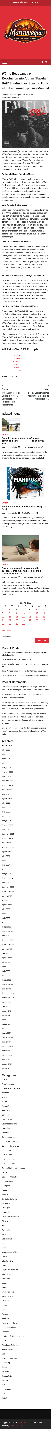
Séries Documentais (9, 1358)
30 (17, 623)
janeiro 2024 (6, 883)
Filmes (4, 1226)
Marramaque (23, 1422)
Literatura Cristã (8, 1261)
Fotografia (6, 1230)
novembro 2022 (8, 945)
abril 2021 (6, 1029)
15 (10, 617)
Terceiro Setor (7, 1376)
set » (9, 630)
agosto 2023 (7, 905)
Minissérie (6, 1279)
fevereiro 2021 (7, 1038)
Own (15, 364)
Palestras (5, 1318)
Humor (4, 1248)
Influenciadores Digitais (11, 1252)
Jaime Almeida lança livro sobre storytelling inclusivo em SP (24, 671)
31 (23, 623)
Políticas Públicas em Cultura (13, 1336)
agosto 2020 (7, 1064)
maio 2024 (6, 865)
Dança (4, 1172)
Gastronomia (7, 1239)
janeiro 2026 (6, 776)
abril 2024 (6, 869)
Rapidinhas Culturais (10, 1345)
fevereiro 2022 (7, 984)
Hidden (16, 367)
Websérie (5, 1398)
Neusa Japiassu (8, 703)
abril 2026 (6, 763)
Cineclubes (6, 1128)
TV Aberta (6, 1380)
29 (10, 623)
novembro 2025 (8, 785)
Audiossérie (6, 1106)
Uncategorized (7, 1389)
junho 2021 (6, 1020)
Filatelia (5, 1221)
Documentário (7, 1181)
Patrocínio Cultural (9, 1327)
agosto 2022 (7, 958)
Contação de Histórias (10, 1146)
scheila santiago (8, 728)
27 (44, 620)
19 (37, 617)
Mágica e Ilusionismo (10, 1270)
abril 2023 (6, 922)
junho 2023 (6, 914)
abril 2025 (6, 816)
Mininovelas (6, 1274)
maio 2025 (6, 812)
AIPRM (16, 358)
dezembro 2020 (8, 1046)
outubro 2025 (7, 790)
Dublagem (6, 1186)
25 (30, 620)
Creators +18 (7, 1150)
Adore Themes (16, 1425)
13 (44, 613)
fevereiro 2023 (7, 931)
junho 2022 (6, 967)
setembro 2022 (7, 953)
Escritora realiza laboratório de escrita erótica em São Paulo (25, 675)
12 (37, 613)
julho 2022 (6, 962)
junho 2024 (6, 861)
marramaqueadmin (10, 98)
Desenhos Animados (10, 1177)
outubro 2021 (7, 1002)
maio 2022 (6, 971)
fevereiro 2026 (7, 772)
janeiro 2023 (6, 936)
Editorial (5, 1195)
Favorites (17, 355)
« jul (3, 630)
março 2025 (6, 821)
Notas (4, 1305)
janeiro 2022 (6, 989)
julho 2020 (6, 1068)
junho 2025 (6, 807)
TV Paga (5, 1385)
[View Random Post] (42, 62)
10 (23, 613)
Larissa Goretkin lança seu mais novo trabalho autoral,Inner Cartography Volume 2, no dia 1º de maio (24, 731)
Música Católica (8, 1292)
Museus (5, 1283)
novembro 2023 (8, 891)
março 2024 (6, 874)
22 (10, 620)
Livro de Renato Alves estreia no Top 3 (16, 659)
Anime (4, 1080)
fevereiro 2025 (7, 825)
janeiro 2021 (6, 1042)
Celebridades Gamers (10, 1124)
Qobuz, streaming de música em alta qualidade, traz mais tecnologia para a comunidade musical (21, 571)
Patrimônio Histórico (10, 1323)
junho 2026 (6, 754)
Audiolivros (6, 1102)
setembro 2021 (7, 1006)
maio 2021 (6, 1024)
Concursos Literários (10, 1141)
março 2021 (6, 1033)
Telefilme (5, 1372)
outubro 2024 (7, 843)
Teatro (4, 1367)
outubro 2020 (7, 1055)
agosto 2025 (7, 799)
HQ (3, 1243)
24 (23, 620)
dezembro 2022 (8, 940)
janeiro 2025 (6, 829)
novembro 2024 (8, 838)
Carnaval (5, 1115)
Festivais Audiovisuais (10, 1217)
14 (3, 617)
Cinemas (5, 1133)
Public (15, 361)
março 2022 (6, 980)
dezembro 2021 (8, 993)
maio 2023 (6, 918)
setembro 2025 (7, 794)
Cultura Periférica (8, 1164)
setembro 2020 (7, 1060)
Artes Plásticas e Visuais (11, 1088)
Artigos (4, 1097)
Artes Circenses (8, 1084)
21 (3, 620)
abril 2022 (6, 976)
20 (44, 617)
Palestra (5, 1314)
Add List (17, 370)
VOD (3, 1394)
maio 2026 (6, 759)
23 (17, 620)
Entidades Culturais (9, 1199)
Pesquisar (6, 637)
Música (14, 376)
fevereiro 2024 (7, 878)
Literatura (6, 1256)
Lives (4, 1265)
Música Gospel (7, 1296)
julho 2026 (6, 750)
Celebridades (7, 1119)
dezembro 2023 (8, 887)
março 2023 (6, 927)
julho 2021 (6, 1015)
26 (37, 620)
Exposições (6, 1212)
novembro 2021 (8, 998)
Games (4, 1234)
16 (17, 617)
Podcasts (5, 1332)
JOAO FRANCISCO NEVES (12, 714)
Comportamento (8, 1137)
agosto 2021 (7, 1011)
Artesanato (6, 1093)
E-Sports (5, 1190)
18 (30, 617)
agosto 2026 (7, 745)
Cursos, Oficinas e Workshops (13, 1168)
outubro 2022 (7, 949)
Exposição (6, 1208)
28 (3, 623)
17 (23, 617)
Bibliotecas (6, 1111)
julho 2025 (6, 803)
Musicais (5, 1301)
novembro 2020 (8, 1051)
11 (30, 613)
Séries (4, 1354)
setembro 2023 (7, 900)
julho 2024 (6, 856)
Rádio (4, 1341)
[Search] (46, 62)
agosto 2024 (7, 852)
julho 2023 (6, 909)
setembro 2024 (7, 847)
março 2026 (6, 768)
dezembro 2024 (8, 834)
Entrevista (6, 1203)
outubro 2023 (7, 896)
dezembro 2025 (8, 781)
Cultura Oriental (8, 1159)
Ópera (4, 1310)
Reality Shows (7, 1349)
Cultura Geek (7, 1155)
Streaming (6, 1363)
